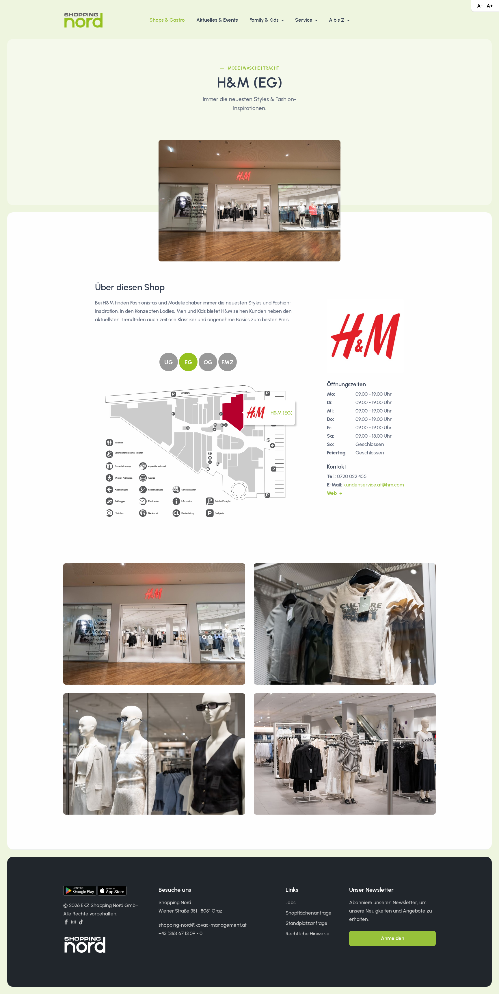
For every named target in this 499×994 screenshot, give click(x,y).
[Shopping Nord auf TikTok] (81, 922)
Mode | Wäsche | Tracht (254, 68)
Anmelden (392, 938)
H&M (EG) (282, 413)
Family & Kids (265, 20)
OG (208, 362)
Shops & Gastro (167, 20)
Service (304, 20)
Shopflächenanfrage (309, 913)
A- (480, 6)
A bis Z (337, 20)
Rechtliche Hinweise (307, 934)
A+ (490, 6)
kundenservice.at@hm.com (373, 485)
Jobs (291, 902)
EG (188, 362)
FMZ (227, 362)
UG (168, 362)
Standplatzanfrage (306, 923)
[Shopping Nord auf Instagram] (73, 922)
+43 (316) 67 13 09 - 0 (180, 933)
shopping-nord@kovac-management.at (203, 925)
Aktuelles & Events (217, 20)
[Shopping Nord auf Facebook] (66, 922)
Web (332, 493)
